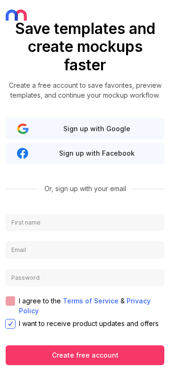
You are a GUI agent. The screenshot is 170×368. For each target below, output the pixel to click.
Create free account (85, 355)
